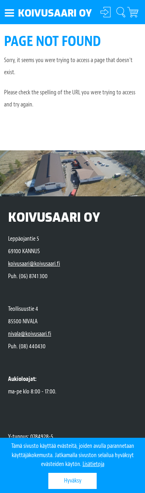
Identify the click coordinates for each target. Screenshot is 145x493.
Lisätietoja (93, 464)
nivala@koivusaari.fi (29, 334)
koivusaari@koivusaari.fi (34, 264)
